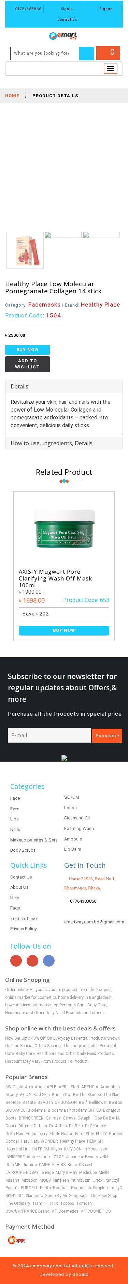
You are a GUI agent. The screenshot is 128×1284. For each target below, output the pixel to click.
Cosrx (10, 1126)
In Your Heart (96, 1149)
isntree (33, 1157)
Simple (99, 1187)
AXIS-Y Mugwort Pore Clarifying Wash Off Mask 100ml (55, 578)
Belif (83, 1102)
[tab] (64, 386)
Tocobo (67, 1203)
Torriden (84, 1203)
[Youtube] (16, 961)
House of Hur (17, 1149)
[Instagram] (32, 961)
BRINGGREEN (31, 1118)
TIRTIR (51, 1203)
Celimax (53, 1118)
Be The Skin (84, 1094)
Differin (25, 1126)
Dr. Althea (58, 1126)
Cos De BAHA (107, 1118)
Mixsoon (30, 1180)
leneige (47, 1172)
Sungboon (78, 1195)
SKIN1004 (14, 1195)
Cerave (69, 1118)
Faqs (15, 907)
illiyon (56, 1149)
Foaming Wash (79, 828)
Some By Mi (56, 1195)
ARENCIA (89, 1087)
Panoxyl (111, 1180)
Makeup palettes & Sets (34, 840)
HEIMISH (95, 1141)
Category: (33, 305)
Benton (115, 1102)
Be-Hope (12, 1102)
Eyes (14, 808)
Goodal (12, 1141)
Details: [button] (20, 386)
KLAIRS (59, 1164)
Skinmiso (34, 1195)
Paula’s (12, 1187)
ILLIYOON (73, 1149)
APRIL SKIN (69, 1087)
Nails (15, 829)
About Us (19, 887)
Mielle (104, 1172)
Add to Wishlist (27, 364)
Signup (106, 9)
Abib (29, 1087)
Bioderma (37, 1110)
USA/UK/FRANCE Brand (27, 1211)
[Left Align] (86, 53)
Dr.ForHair (14, 1133)
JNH (104, 1157)
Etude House (61, 1133)
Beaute (29, 1102)
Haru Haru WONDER (39, 1141)
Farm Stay (84, 1133)
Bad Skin (41, 1094)
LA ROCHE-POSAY (22, 1172)
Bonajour (111, 1110)
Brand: (92, 305)
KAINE (44, 1164)
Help (14, 897)
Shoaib (80, 1274)
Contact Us (66, 19)
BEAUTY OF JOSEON (57, 1102)
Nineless (61, 1180)
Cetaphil (85, 1118)
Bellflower (98, 1102)
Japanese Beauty (82, 1157)
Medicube (88, 1172)
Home (12, 95)
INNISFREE (15, 1157)
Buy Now (27, 349)
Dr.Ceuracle (95, 1126)
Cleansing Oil (77, 817)
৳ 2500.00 (15, 335)
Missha (12, 1180)
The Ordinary (17, 1203)
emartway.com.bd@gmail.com (94, 921)
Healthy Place (72, 1141)
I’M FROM (40, 1149)
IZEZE (58, 1157)
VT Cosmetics (65, 1211)
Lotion (70, 807)
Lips (14, 818)
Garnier (115, 1133)
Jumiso (30, 1164)
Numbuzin (80, 1180)
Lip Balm (72, 849)
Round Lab (81, 1187)
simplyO (115, 1187)
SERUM (71, 797)
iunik (46, 1157)
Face (15, 798)
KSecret (86, 1164)
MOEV (45, 1180)
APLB (52, 1087)
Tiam (37, 1203)
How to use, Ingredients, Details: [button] (52, 443)
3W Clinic (14, 1087)
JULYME (12, 1164)
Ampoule (73, 838)
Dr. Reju (76, 1126)
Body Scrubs (23, 850)
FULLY (101, 1133)
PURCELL (29, 1187)
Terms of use (23, 918)
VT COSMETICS (96, 1211)
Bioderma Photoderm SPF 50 (74, 1110)
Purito (45, 1187)
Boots (11, 1118)
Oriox (97, 1180)
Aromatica (110, 1087)
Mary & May (66, 1172)
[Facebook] (49, 961)
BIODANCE (15, 1110)
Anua (40, 1087)
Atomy (11, 1094)
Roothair (61, 1187)
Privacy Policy (23, 928)
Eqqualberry (36, 1133)
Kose (72, 1164)
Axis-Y (25, 1094)
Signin (66, 9)
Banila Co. (61, 1094)
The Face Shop (103, 1195)
